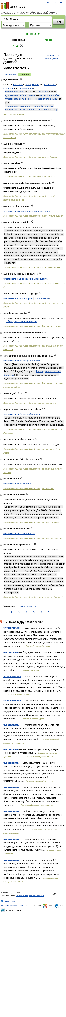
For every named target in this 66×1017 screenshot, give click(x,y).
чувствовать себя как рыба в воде (22, 360)
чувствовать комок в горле (17, 298)
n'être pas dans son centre (21, 321)
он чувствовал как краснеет (20, 109)
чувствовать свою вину (17, 106)
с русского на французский (52, 57)
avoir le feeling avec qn (52, 216)
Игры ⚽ (18, 45)
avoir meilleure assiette (52, 267)
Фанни (39, 371)
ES (55, 2)
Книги (48, 39)
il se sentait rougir (48, 109)
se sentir (43, 91)
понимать (50, 84)
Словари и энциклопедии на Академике (29, 12)
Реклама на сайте (36, 895)
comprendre (32, 84)
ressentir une (42, 98)
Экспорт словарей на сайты (13, 906)
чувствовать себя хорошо (17, 483)
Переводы (18, 39)
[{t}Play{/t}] (20, 79)
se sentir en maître (49, 95)
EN (42, 2)
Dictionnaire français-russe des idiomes (21, 134)
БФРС (6, 114)
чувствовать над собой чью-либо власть (25, 278)
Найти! (58, 21)
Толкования (33, 33)
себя (21, 91)
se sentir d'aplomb (50, 522)
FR (61, 2)
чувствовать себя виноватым (19, 533)
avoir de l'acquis (49, 157)
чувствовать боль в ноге (18, 98)
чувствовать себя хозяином (20, 95)
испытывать (25, 88)
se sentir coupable (44, 106)
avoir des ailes (48, 177)
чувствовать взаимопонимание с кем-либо (26, 211)
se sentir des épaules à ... (53, 597)
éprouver (8, 88)
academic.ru (13, 5)
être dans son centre (51, 326)
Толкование (9, 74)
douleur (54, 98)
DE (48, 2)
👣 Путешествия (8, 901)
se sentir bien (48, 488)
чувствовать (11, 91)
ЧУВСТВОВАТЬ (12, 628)
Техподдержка (22, 895)
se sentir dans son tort (52, 538)
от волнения (42, 298)
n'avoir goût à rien (50, 403)
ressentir (18, 84)
